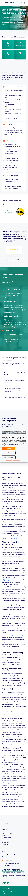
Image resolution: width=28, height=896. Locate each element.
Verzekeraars (5, 840)
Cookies (14, 891)
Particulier (20, 3)
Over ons (4, 829)
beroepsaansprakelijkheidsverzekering (12, 635)
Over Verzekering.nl (7, 833)
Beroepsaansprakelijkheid (20, 45)
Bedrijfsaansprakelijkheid (7, 55)
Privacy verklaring (17, 460)
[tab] (14, 373)
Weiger (8, 453)
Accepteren (9, 448)
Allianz (14, 536)
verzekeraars (5, 536)
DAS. (15, 538)
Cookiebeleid (9, 460)
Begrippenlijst (6, 842)
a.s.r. (10, 538)
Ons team (4, 835)
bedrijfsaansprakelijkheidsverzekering (12, 580)
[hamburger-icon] (24, 3)
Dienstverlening (6, 838)
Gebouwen (20, 55)
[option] (8, 212)
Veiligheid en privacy (6, 891)
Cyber (8, 45)
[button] (14, 373)
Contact (4, 847)
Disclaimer (5, 844)
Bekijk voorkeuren (8, 457)
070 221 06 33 (13, 289)
